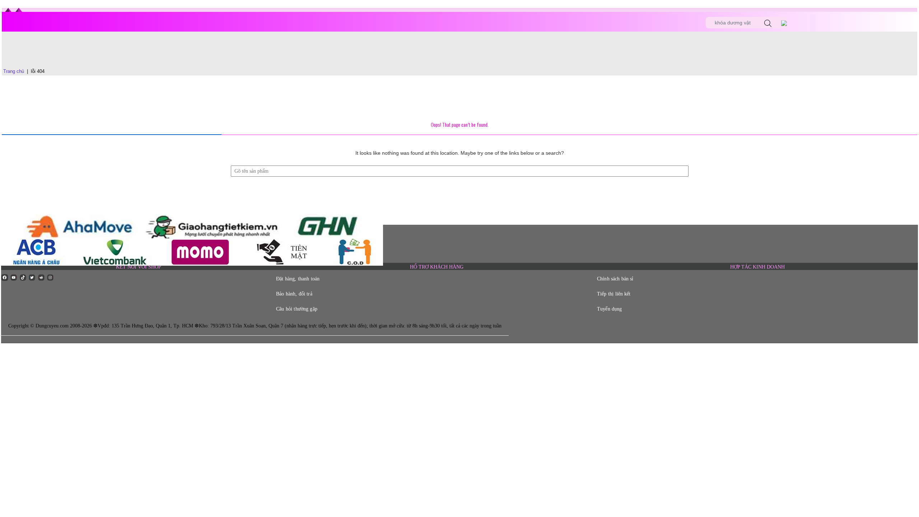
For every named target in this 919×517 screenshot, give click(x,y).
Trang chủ (13, 71)
